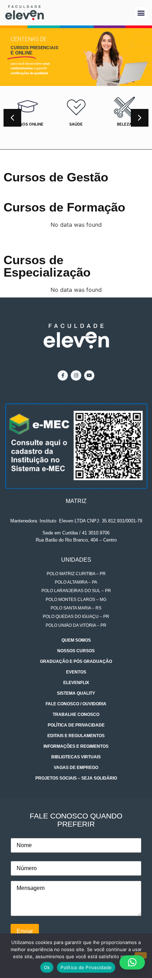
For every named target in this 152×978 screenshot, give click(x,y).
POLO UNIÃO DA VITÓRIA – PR (76, 625)
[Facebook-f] (62, 375)
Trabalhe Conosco (76, 714)
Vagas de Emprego (76, 767)
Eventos (76, 672)
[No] (141, 955)
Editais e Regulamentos (76, 735)
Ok (47, 967)
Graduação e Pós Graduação (76, 661)
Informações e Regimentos (76, 746)
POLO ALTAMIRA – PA (76, 582)
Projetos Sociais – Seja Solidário (76, 778)
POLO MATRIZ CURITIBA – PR (76, 573)
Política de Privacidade (76, 725)
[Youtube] (89, 375)
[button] (141, 12)
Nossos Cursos (76, 650)
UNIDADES (76, 560)
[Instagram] (75, 375)
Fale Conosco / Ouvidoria (76, 703)
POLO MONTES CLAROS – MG (76, 599)
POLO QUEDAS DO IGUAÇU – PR (76, 616)
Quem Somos (76, 640)
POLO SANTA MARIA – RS (76, 608)
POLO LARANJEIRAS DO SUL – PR (76, 590)
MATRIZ (76, 501)
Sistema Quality (76, 693)
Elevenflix (76, 682)
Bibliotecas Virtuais (76, 756)
